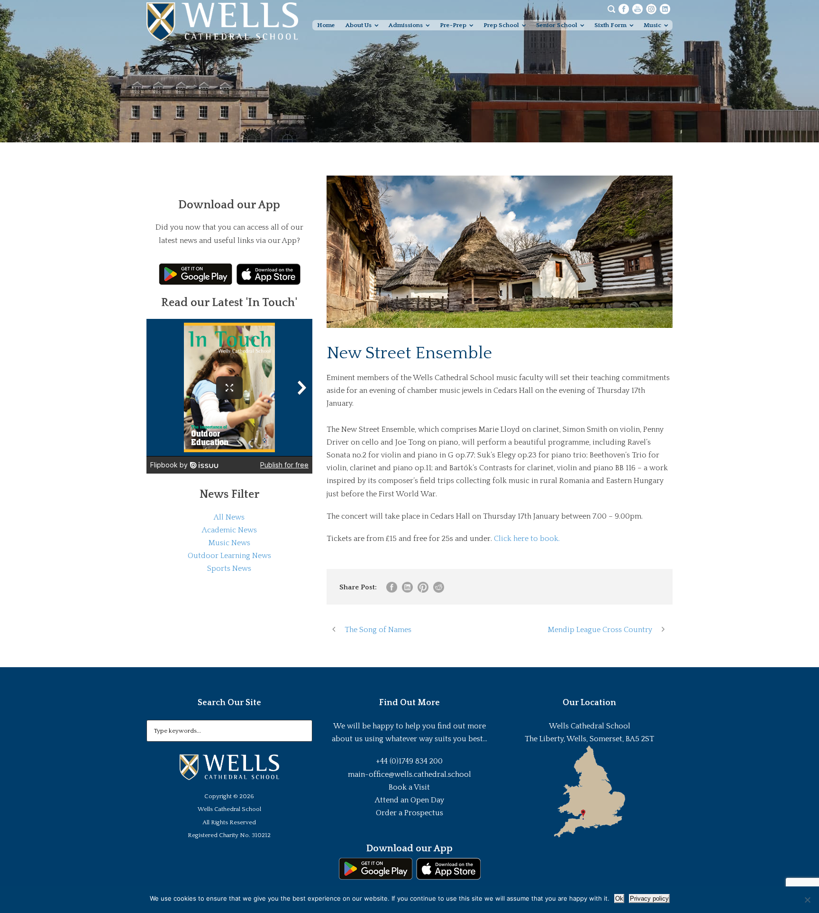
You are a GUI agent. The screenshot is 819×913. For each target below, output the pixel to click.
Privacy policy (649, 898)
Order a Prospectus (409, 813)
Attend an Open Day (409, 800)
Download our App (409, 848)
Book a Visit (409, 787)
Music (652, 25)
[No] (807, 899)
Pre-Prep (453, 25)
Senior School (556, 25)
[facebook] (624, 8)
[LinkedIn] (665, 8)
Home (326, 25)
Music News (229, 543)
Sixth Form (610, 25)
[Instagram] (651, 8)
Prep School (501, 25)
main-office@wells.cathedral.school (409, 774)
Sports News (229, 568)
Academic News (229, 530)
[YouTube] (637, 8)
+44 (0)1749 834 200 (409, 761)
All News (229, 517)
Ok (619, 898)
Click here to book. (527, 538)
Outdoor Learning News (229, 555)
